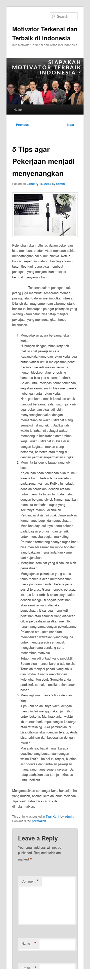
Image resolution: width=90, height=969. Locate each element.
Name (29, 943)
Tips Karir (53, 816)
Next (72, 124)
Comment (30, 881)
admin (60, 183)
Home (18, 109)
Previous (20, 124)
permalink (39, 821)
